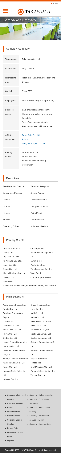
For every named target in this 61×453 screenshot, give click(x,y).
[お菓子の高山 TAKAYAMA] (33, 10)
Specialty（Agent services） (40, 424)
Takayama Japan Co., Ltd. (34, 143)
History (10, 408)
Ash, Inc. (26, 139)
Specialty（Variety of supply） (41, 395)
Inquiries (10, 441)
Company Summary (15, 403)
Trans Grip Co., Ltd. (31, 135)
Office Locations (13, 412)
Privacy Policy (13, 428)
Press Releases (13, 416)
